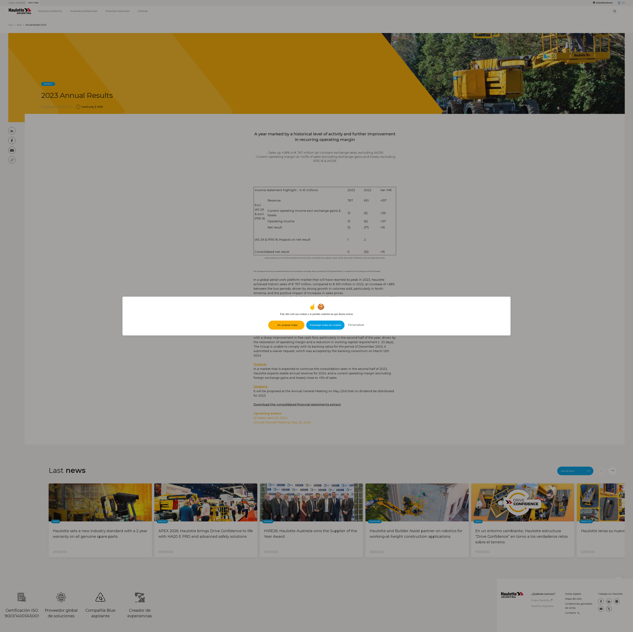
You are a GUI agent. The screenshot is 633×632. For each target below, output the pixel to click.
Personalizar (356, 324)
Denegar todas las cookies (326, 325)
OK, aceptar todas (287, 325)
